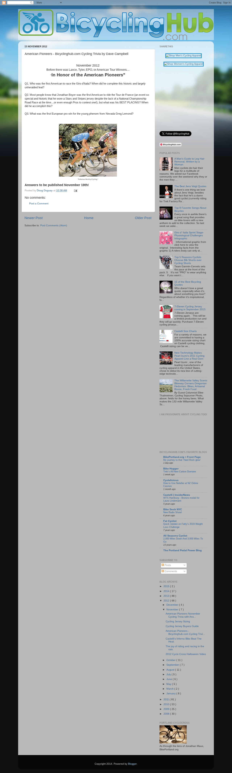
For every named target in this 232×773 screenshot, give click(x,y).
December (172, 604)
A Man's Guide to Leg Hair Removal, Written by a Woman (189, 161)
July (169, 674)
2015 (166, 586)
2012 (166, 600)
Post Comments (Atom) (53, 225)
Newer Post (33, 218)
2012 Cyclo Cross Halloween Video (186, 654)
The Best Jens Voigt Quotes (190, 186)
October (171, 660)
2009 (166, 709)
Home (89, 218)
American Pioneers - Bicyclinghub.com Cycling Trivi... (185, 632)
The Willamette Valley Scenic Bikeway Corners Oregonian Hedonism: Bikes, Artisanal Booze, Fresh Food (190, 385)
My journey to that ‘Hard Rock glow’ (182, 460)
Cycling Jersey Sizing (178, 621)
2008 (166, 713)
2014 (166, 591)
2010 (166, 704)
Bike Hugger (171, 468)
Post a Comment (38, 203)
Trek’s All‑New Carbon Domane (179, 471)
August (170, 669)
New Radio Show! (172, 512)
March (170, 688)
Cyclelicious (171, 480)
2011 (166, 699)
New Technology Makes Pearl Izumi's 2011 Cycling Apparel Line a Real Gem (189, 355)
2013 (166, 596)
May (169, 684)
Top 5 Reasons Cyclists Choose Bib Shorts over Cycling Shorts (188, 260)
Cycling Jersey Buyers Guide (182, 626)
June (169, 679)
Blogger (132, 763)
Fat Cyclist (170, 521)
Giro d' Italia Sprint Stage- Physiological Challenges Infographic (189, 235)
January (171, 693)
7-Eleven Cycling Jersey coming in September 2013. (190, 308)
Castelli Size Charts (185, 331)
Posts (167, 565)
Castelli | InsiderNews (176, 495)
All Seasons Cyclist (175, 535)
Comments (170, 571)
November (172, 609)
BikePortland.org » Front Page (182, 457)
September (173, 664)
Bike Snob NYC (172, 509)
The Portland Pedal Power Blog (182, 550)
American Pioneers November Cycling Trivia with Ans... (183, 615)
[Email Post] (75, 190)
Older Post (143, 218)
